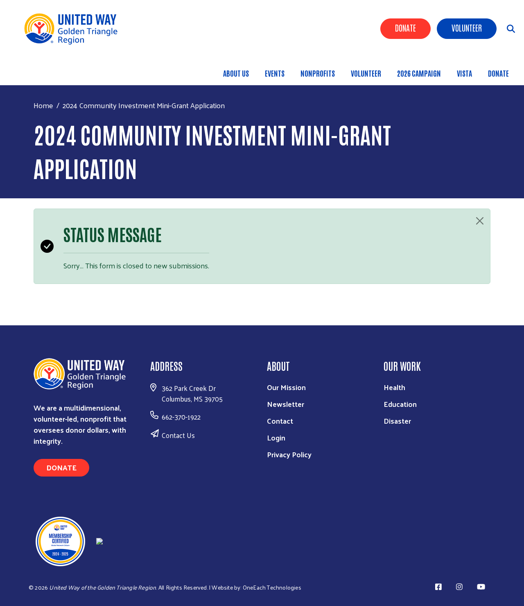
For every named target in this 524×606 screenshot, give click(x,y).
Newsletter (285, 403)
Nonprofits (317, 73)
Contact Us (178, 435)
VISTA (464, 73)
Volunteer (467, 27)
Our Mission (286, 387)
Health (394, 387)
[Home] (73, 28)
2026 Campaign (419, 73)
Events (275, 73)
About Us (236, 73)
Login (276, 437)
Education (400, 403)
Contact (280, 420)
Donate (405, 27)
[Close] (480, 221)
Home (43, 105)
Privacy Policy (289, 454)
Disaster (397, 420)
